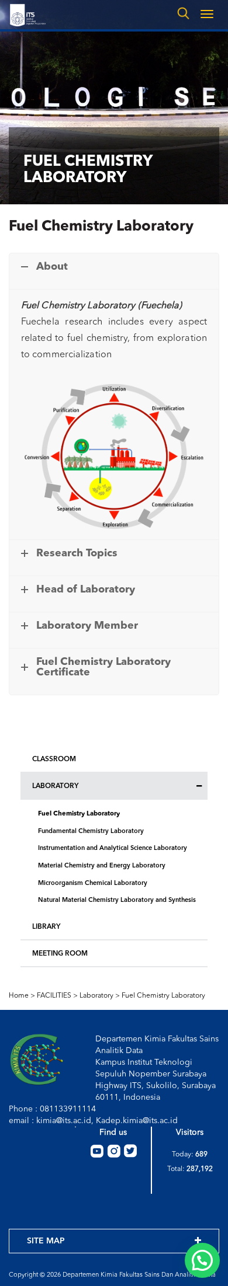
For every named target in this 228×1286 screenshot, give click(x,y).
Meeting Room (60, 953)
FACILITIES (54, 995)
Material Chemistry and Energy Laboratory (101, 866)
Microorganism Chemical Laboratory (92, 883)
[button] (202, 1260)
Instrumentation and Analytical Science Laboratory (112, 848)
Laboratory (55, 786)
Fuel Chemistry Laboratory (79, 814)
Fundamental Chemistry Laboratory (91, 831)
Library (46, 926)
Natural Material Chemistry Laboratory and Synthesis (117, 900)
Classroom (54, 759)
